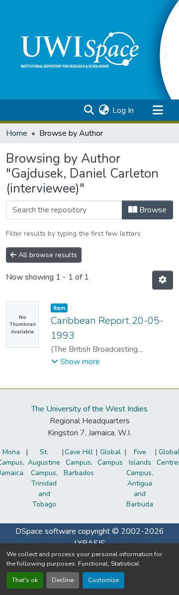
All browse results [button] (46, 255)
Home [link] (16, 133)
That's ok (25, 580)
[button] (89, 110)
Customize (103, 580)
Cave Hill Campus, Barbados (79, 462)
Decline (63, 580)
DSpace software (45, 531)
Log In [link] (123, 110)
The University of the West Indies (89, 408)
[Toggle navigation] (158, 110)
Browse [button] (152, 209)
